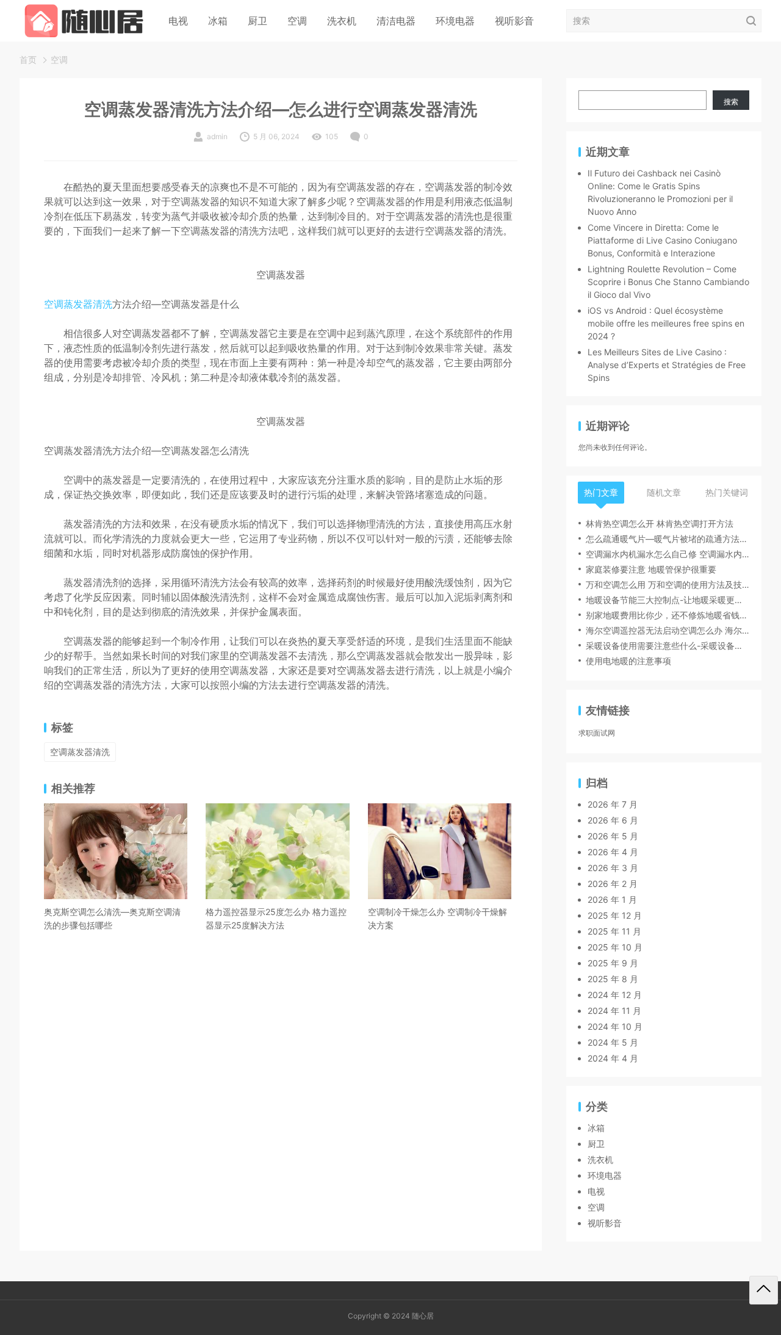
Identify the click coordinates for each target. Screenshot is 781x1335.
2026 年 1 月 (612, 899)
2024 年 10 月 (615, 1026)
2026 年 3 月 (613, 868)
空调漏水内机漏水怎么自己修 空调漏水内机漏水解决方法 (667, 554)
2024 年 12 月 (615, 994)
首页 (28, 59)
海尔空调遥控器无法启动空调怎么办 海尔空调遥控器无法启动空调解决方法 (667, 630)
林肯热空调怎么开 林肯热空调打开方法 (659, 523)
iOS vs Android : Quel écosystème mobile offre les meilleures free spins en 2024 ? (666, 323)
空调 (297, 21)
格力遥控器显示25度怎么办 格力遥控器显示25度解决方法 (276, 918)
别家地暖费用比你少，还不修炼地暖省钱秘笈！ (667, 615)
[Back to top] (763, 1290)
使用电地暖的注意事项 (628, 661)
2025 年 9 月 (613, 963)
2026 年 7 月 (613, 804)
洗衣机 (341, 21)
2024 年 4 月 (613, 1058)
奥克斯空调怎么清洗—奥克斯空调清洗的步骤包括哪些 (112, 918)
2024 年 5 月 (613, 1042)
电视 (178, 21)
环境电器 (455, 21)
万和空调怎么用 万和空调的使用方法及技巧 (667, 584)
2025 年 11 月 (614, 931)
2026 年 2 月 (613, 883)
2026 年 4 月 (613, 852)
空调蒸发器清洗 (78, 304)
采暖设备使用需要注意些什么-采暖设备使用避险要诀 (667, 645)
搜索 (731, 101)
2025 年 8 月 (613, 979)
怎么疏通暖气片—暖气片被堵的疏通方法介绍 (667, 539)
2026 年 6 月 (613, 820)
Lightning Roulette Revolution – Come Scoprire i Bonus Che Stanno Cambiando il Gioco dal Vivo (668, 282)
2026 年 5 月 (613, 836)
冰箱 (218, 21)
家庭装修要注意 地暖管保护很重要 (651, 569)
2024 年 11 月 (614, 1010)
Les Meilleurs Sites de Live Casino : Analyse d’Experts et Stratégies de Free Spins (667, 365)
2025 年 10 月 (615, 947)
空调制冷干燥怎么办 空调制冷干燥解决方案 (437, 918)
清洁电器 (396, 21)
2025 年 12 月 (615, 915)
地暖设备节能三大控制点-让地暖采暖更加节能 (667, 600)
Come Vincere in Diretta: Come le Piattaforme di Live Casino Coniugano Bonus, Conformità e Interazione (662, 240)
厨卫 (257, 21)
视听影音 (514, 21)
